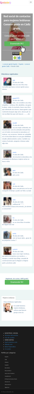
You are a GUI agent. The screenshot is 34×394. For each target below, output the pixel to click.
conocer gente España (10, 64)
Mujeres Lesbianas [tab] (8, 298)
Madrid (6, 365)
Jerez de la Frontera (9, 373)
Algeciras (7, 387)
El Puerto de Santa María (11, 379)
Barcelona (7, 368)
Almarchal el (8, 384)
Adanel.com (8, 344)
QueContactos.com (11, 342)
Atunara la (7, 381)
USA (6, 359)
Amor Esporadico (10, 347)
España (21, 64)
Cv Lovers (8, 349)
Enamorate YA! (17, 282)
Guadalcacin (8, 376)
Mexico (6, 362)
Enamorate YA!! (17, 44)
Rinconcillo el (8, 370)
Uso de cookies (9, 338)
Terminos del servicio (11, 335)
